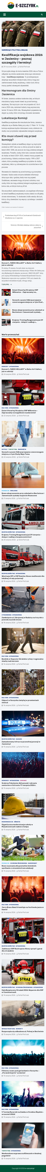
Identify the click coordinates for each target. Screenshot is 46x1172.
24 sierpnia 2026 (9, 374)
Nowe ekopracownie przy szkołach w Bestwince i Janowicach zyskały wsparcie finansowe (28, 312)
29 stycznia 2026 (10, 67)
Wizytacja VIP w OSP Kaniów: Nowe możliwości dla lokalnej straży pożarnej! (23, 577)
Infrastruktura (8, 1029)
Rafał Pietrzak (24, 67)
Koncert (5, 366)
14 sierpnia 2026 (9, 871)
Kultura (5, 408)
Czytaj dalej (5, 284)
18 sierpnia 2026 (9, 581)
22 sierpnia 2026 (9, 416)
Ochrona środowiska (18, 863)
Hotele (4, 449)
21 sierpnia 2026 (9, 498)
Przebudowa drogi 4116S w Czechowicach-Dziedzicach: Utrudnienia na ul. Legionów (23, 217)
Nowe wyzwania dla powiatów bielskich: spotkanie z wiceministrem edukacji (19, 867)
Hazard (19, 739)
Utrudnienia (7, 615)
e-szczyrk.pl (29, 1168)
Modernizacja (7, 822)
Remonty (19, 1029)
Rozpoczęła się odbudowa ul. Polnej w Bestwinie (23, 1031)
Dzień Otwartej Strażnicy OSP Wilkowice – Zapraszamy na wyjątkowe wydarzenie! (25, 292)
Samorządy (32, 863)
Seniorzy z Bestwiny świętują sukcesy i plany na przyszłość (26, 226)
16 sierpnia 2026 (9, 664)
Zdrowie (23, 780)
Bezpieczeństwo (8, 532)
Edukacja (5, 490)
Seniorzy (5, 780)
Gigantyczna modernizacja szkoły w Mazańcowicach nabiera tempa (17, 826)
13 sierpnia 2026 (9, 1034)
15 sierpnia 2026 (9, 747)
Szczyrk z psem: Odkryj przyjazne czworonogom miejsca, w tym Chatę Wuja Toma (28, 302)
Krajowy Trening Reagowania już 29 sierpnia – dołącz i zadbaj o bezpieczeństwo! (27, 322)
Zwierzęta (22, 449)
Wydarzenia (14, 366)
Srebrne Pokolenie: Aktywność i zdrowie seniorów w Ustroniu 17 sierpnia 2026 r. (19, 784)
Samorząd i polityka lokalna (15, 50)
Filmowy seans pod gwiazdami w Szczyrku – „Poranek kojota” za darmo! (20, 1072)
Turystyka (12, 449)
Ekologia (13, 490)
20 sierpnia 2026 (9, 540)
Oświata (17, 822)
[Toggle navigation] (4, 15)
